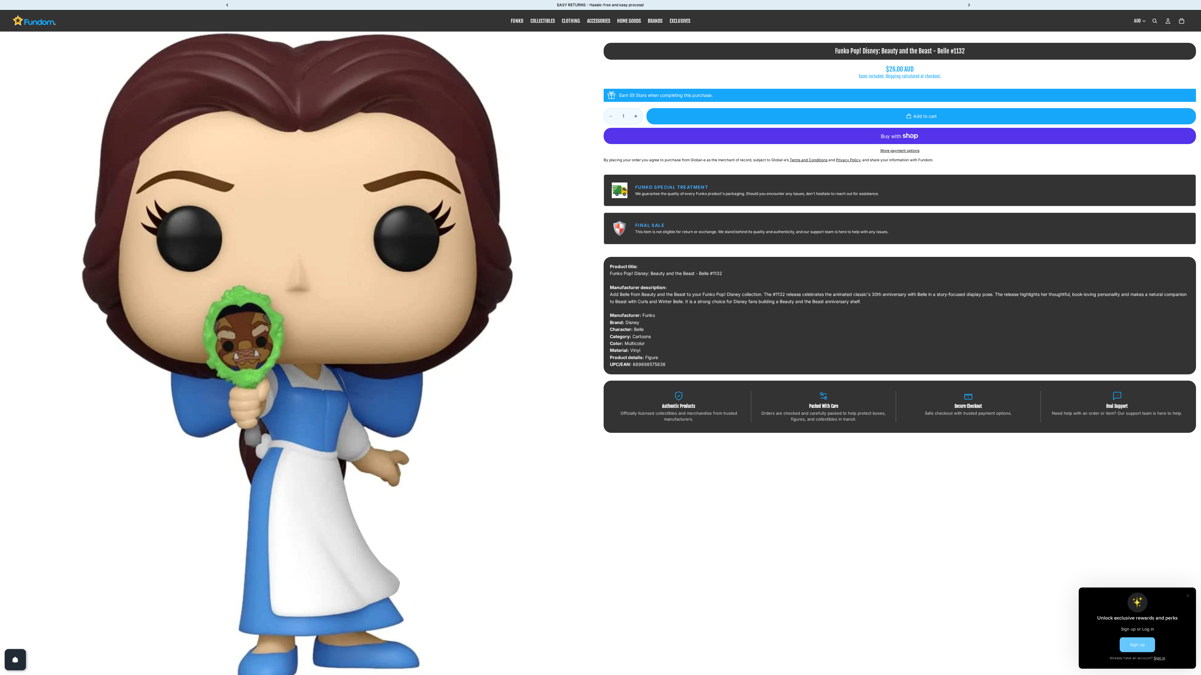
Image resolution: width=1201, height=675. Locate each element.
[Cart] (1181, 21)
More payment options (900, 150)
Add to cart (925, 116)
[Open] (15, 659)
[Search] (1155, 21)
